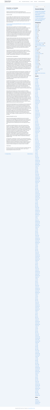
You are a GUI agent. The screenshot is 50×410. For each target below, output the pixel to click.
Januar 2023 (37, 125)
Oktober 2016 (37, 224)
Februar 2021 (37, 157)
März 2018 (36, 206)
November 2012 (37, 289)
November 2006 (37, 385)
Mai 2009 (36, 346)
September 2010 (37, 324)
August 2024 (37, 103)
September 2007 (37, 371)
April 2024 (36, 107)
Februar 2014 (37, 268)
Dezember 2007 (37, 367)
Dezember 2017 (37, 210)
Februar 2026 (37, 85)
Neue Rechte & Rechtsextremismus (40, 45)
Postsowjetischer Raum (38, 53)
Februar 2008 (37, 364)
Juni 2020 (36, 168)
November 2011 (37, 306)
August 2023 (37, 117)
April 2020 (36, 171)
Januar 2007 (37, 382)
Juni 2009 (36, 345)
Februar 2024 (37, 110)
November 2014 (37, 256)
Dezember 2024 (37, 100)
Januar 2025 (37, 99)
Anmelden (36, 399)
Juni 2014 (36, 263)
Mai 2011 (36, 314)
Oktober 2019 (37, 179)
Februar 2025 (37, 97)
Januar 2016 (37, 236)
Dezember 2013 (37, 271)
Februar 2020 (37, 174)
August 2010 (37, 325)
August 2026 (37, 78)
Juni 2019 (36, 185)
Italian (36, 38)
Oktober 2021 (37, 146)
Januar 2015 (37, 253)
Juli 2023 (36, 118)
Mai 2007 (36, 377)
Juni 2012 (36, 296)
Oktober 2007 (37, 370)
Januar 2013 (37, 286)
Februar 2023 (37, 124)
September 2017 (37, 214)
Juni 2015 (36, 246)
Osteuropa (36, 49)
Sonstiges (36, 60)
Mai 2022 (36, 136)
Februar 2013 (37, 285)
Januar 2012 (37, 303)
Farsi (36, 33)
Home (20, 1)
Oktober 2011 (37, 307)
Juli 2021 (36, 150)
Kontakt (32, 1)
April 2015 (36, 249)
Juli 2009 (36, 343)
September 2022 (37, 131)
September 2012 (37, 292)
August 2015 (37, 243)
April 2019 (36, 188)
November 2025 (37, 89)
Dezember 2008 (37, 353)
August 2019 (37, 182)
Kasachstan (37, 40)
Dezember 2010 (37, 321)
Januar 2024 (37, 111)
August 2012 (37, 293)
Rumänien (36, 56)
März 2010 (36, 332)
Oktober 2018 (37, 196)
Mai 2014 (36, 264)
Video (36, 71)
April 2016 (36, 232)
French (36, 34)
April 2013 (36, 282)
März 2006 (36, 392)
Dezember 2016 (37, 221)
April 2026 (36, 82)
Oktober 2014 (37, 257)
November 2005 (37, 395)
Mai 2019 (36, 186)
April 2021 (36, 154)
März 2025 (36, 96)
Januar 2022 (37, 142)
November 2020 (37, 161)
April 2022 (36, 138)
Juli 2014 (36, 261)
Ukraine (36, 66)
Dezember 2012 (37, 288)
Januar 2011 (37, 320)
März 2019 (36, 189)
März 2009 (36, 349)
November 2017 (37, 211)
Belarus (36, 26)
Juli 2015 (36, 245)
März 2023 (36, 122)
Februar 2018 (37, 207)
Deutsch (36, 30)
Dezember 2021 (37, 143)
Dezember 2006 (37, 384)
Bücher (36, 27)
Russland (36, 57)
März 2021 (36, 156)
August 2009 (37, 342)
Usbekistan (36, 70)
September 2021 (37, 147)
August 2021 (37, 149)
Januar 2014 (37, 270)
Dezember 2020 (37, 160)
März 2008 (36, 363)
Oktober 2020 (37, 163)
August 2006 (37, 389)
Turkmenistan (37, 64)
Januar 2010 (37, 335)
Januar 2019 (37, 192)
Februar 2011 (37, 318)
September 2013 (37, 275)
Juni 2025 (36, 92)
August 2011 (37, 310)
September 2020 (37, 164)
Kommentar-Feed (37, 402)
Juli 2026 (36, 79)
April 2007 (36, 378)
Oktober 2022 (37, 129)
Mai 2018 (36, 203)
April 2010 (36, 331)
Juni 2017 (36, 218)
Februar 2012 (37, 302)
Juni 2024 (36, 104)
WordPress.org (37, 403)
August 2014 (37, 260)
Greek (36, 37)
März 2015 (36, 250)
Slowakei (36, 59)
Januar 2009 (37, 352)
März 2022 (36, 139)
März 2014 (36, 267)
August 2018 (37, 199)
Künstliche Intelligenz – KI (39, 44)
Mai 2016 (36, 231)
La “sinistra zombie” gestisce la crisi (40, 18)
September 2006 (37, 388)
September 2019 (37, 181)
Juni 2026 (36, 81)
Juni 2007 (36, 375)
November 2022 (37, 128)
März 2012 (36, 300)
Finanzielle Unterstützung (25, 1)
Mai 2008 (36, 360)
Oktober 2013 (37, 274)
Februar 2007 (37, 381)
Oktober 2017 (37, 213)
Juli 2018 (36, 200)
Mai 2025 (36, 93)
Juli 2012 (36, 295)
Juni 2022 (36, 135)
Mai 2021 (36, 153)
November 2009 (37, 338)
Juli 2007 (36, 374)
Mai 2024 (36, 106)
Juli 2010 (36, 327)
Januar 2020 (37, 175)
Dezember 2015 (37, 238)
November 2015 (37, 239)
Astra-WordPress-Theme (32, 408)
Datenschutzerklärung (41, 1)
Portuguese (37, 52)
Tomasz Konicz (8, 1)
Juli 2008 (36, 357)
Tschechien (37, 63)
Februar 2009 (37, 350)
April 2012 (36, 299)
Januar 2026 (37, 86)
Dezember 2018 (37, 193)
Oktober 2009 (37, 339)
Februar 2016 (37, 235)
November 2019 (37, 178)
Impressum (35, 1)
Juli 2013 (36, 278)
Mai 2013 (36, 281)
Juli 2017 (36, 217)
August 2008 (37, 356)
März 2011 (36, 317)
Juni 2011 (36, 313)
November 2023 (37, 114)
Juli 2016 (36, 228)
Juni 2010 (36, 328)
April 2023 (36, 121)
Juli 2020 (36, 167)
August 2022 (37, 132)
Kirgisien (36, 41)
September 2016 (37, 225)
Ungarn (36, 67)
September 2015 (37, 242)
